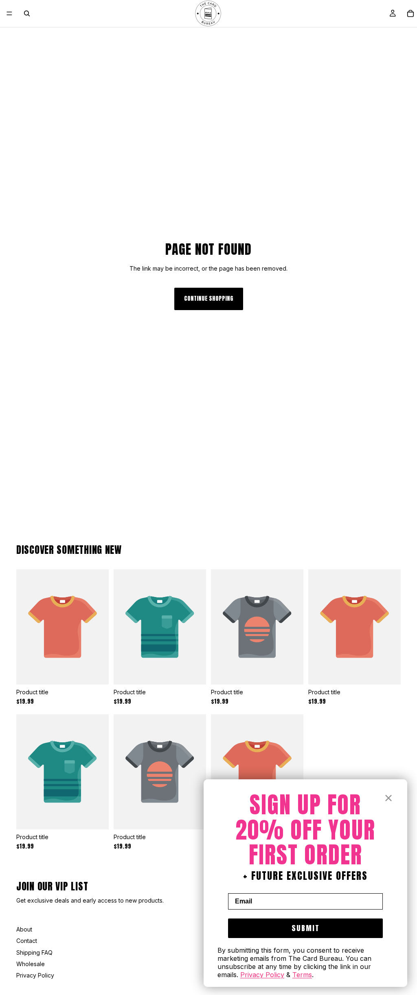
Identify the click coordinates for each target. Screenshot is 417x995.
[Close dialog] (388, 798)
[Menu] (9, 13)
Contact (26, 940)
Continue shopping (208, 298)
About (24, 929)
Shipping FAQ (34, 952)
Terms (302, 975)
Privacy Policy (35, 975)
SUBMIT (306, 928)
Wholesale (30, 963)
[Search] (27, 13)
